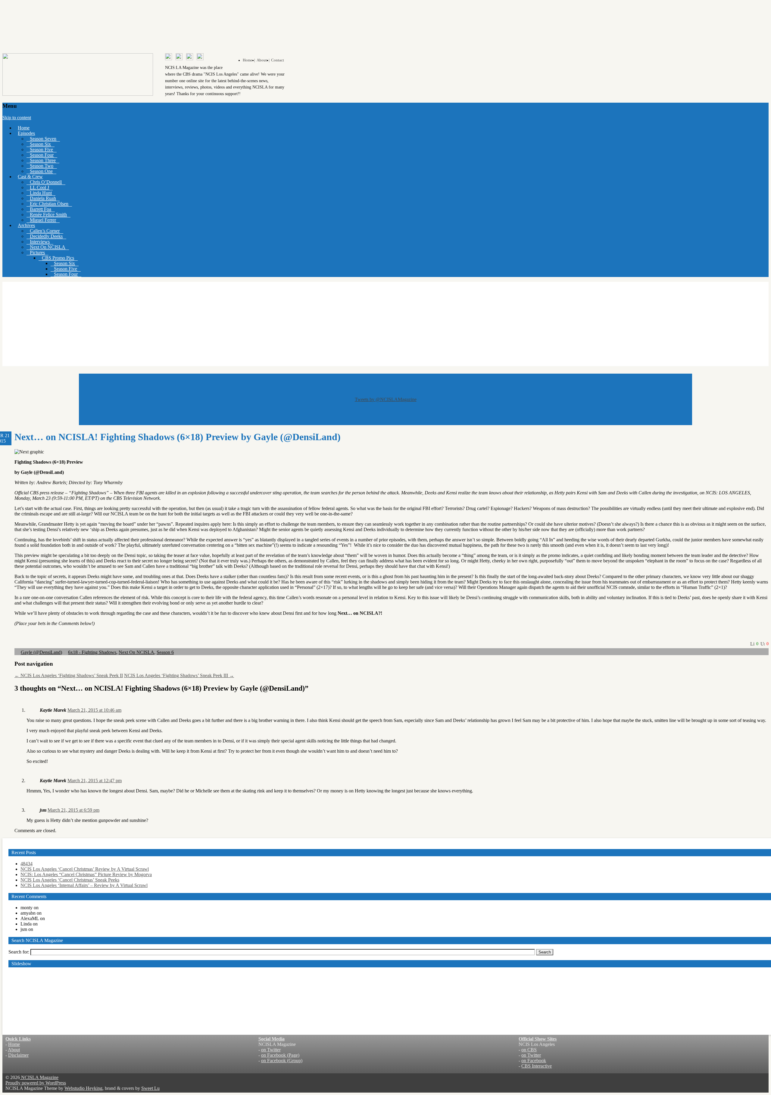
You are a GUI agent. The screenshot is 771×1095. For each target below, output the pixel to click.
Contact (277, 60)
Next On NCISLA (47, 247)
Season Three (43, 160)
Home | (249, 60)
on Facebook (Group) (281, 1060)
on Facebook (533, 1060)
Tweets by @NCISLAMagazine (386, 399)
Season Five (41, 149)
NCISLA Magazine (39, 1077)
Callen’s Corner (45, 230)
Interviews (40, 241)
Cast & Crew (30, 176)
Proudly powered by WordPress (35, 1082)
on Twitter (271, 1049)
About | (263, 60)
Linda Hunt (41, 192)
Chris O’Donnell (46, 182)
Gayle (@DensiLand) (41, 652)
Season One (41, 171)
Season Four (42, 154)
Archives (26, 225)
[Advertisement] (385, 324)
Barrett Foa (40, 209)
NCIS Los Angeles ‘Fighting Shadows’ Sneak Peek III (179, 675)
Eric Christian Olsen (49, 203)
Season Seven (43, 138)
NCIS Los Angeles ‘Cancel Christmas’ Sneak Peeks (69, 879)
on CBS (529, 1049)
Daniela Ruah (43, 198)
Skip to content (16, 117)
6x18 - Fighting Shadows (92, 652)
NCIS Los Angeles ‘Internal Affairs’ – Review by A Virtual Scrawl (84, 885)
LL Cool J (39, 187)
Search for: (18, 951)
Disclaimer (18, 1055)
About (14, 1049)
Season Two (41, 165)
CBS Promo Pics (58, 257)
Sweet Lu (150, 1088)
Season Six (40, 144)
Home (24, 127)
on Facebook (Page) (280, 1055)
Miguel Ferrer (43, 219)
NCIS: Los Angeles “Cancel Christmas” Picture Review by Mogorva (86, 874)
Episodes (26, 133)
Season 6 (165, 652)
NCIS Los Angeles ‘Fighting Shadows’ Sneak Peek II (68, 675)
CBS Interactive (536, 1066)
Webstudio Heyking (83, 1088)
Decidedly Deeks (46, 236)
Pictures (37, 252)
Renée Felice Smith (48, 214)
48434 (26, 863)
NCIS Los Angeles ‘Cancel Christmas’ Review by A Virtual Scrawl (84, 869)
